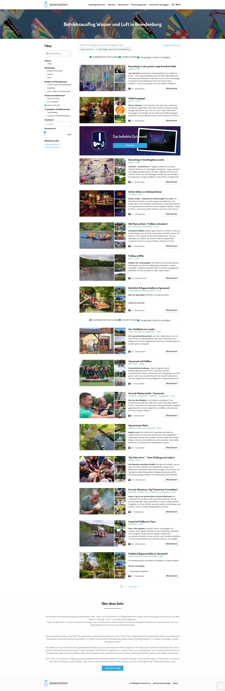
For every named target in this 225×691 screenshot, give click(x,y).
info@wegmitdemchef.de (139, 683)
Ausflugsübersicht (97, 4)
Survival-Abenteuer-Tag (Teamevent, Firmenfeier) (153, 489)
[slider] (45, 132)
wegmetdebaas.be (52, 147)
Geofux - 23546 (134, 460)
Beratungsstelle (138, 4)
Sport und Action (53, 98)
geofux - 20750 (134, 69)
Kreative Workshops (54, 71)
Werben (111, 4)
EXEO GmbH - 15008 (136, 364)
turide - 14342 (133, 258)
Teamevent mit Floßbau (140, 361)
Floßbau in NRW (136, 255)
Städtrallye (51, 88)
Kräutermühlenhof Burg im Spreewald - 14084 (145, 556)
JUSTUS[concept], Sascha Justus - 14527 (143, 226)
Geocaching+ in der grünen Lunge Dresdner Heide (152, 66)
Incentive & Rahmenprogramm (59, 116)
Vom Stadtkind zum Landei (141, 329)
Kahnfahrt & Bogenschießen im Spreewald (148, 288)
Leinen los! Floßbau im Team (142, 521)
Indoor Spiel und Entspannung (58, 91)
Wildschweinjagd (136, 98)
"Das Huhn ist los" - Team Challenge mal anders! (151, 457)
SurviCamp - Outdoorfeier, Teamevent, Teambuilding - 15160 (151, 396)
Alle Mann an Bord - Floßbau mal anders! (147, 223)
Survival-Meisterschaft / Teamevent (146, 393)
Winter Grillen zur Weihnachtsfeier (145, 191)
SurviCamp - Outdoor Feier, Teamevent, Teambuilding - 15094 (152, 492)
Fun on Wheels (52, 102)
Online (49, 64)
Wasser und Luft (53, 105)
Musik (49, 77)
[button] (103, 78)
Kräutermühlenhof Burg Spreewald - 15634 (144, 290)
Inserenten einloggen (159, 4)
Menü (178, 5)
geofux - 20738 (134, 101)
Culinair (50, 74)
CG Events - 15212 (135, 194)
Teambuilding (52, 112)
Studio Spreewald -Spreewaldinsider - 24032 (144, 428)
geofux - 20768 (134, 162)
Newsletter (123, 4)
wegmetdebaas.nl (52, 144)
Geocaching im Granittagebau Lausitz (146, 159)
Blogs (175, 683)
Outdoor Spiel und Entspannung (59, 84)
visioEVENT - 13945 (135, 524)
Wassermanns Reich (138, 425)
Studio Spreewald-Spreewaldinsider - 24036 (144, 332)
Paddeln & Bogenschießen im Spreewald (147, 553)
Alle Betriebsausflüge (161, 683)
